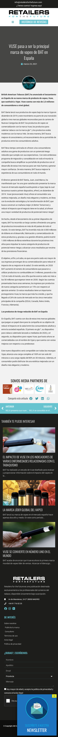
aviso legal (18, 693)
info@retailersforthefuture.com (28, 2)
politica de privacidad (42, 689)
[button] (31, 398)
